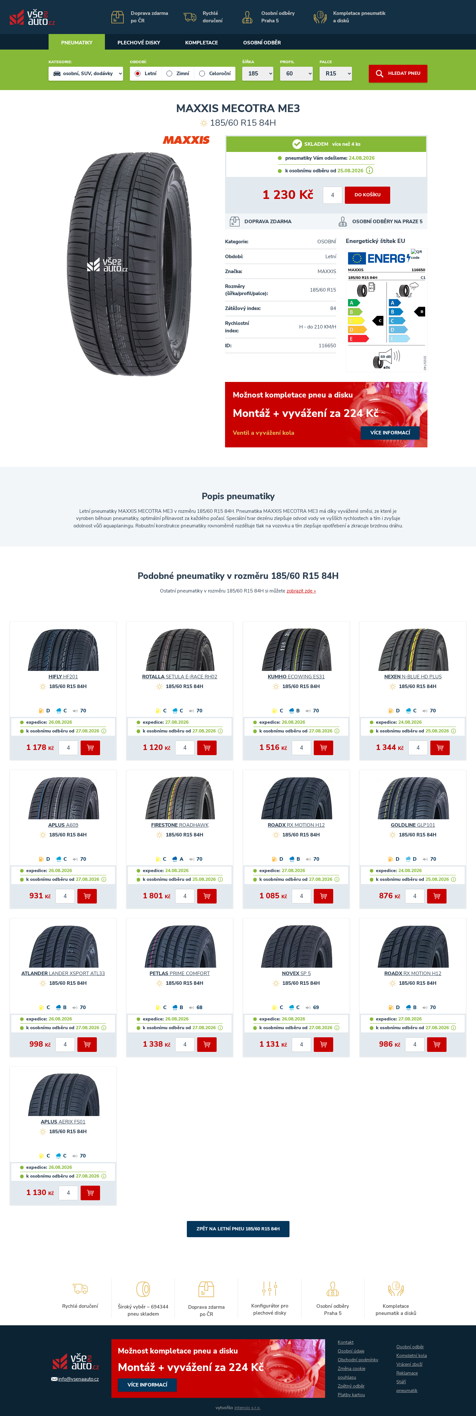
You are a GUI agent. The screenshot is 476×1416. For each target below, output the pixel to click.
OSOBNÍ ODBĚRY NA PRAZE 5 (387, 221)
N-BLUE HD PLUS (413, 676)
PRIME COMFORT (180, 973)
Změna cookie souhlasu (351, 1372)
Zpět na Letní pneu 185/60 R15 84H (238, 1229)
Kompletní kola (411, 1356)
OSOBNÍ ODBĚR (262, 43)
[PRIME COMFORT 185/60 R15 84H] (180, 949)
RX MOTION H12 (296, 825)
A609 (63, 825)
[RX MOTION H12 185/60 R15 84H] (296, 801)
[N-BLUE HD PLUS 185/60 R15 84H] (413, 652)
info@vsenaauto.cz (78, 1379)
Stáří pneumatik (406, 1386)
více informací (326, 414)
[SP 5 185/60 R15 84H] (296, 949)
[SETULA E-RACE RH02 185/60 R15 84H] (180, 652)
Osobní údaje (351, 1351)
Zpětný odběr (351, 1386)
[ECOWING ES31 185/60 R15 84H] (296, 652)
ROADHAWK (180, 825)
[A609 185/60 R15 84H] (63, 801)
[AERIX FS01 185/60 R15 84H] (63, 1097)
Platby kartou (351, 1395)
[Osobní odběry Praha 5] (273, 17)
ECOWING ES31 (296, 676)
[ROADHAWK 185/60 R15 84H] (180, 801)
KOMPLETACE (201, 43)
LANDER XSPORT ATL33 (63, 973)
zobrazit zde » (301, 591)
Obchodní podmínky (358, 1360)
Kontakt (346, 1342)
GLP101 (413, 825)
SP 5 (296, 973)
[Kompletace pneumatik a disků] (352, 17)
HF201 (63, 676)
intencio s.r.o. (247, 1408)
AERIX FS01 (63, 1122)
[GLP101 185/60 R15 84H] (413, 801)
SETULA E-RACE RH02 (179, 676)
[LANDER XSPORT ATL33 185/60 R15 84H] (63, 949)
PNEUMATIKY (76, 43)
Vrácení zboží (409, 1364)
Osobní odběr (410, 1347)
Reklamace (407, 1373)
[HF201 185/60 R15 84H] (63, 652)
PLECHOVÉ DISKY (139, 43)
